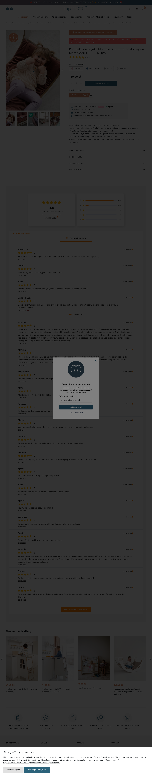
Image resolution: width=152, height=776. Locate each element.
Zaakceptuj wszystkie (37, 770)
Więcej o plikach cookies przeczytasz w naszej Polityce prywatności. (31, 763)
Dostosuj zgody (13, 770)
